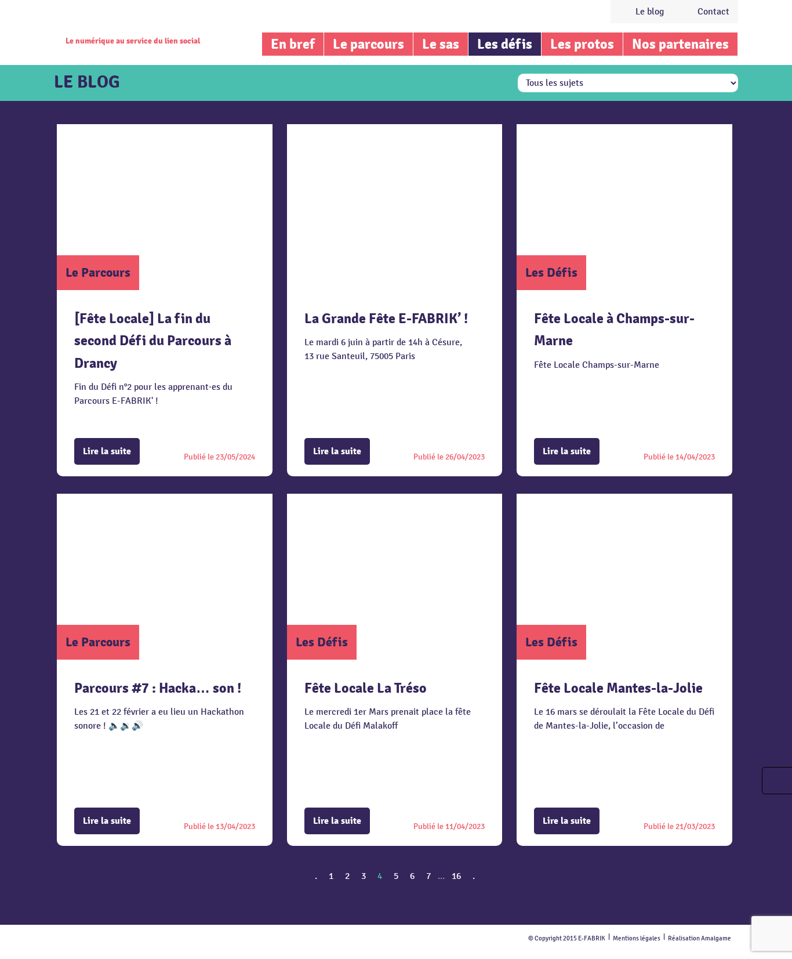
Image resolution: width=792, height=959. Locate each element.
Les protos (582, 44)
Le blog (649, 11)
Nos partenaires (680, 44)
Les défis (504, 44)
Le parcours (368, 44)
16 (456, 876)
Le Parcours (98, 272)
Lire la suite (107, 451)
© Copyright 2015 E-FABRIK (566, 938)
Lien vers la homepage (130, 20)
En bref (293, 44)
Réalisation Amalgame (699, 938)
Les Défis (551, 272)
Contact (713, 11)
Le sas (440, 44)
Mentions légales (636, 938)
